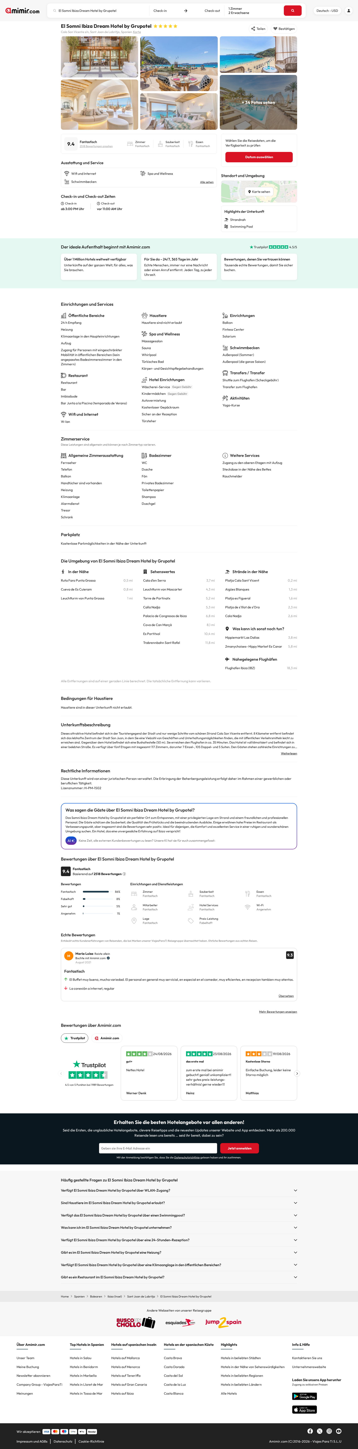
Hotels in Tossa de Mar (86, 1393)
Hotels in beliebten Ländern (241, 1384)
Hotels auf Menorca (125, 1367)
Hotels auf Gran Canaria (129, 1384)
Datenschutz (63, 1441)
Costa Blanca (173, 1393)
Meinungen (25, 1393)
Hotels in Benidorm (84, 1367)
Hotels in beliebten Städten (241, 1358)
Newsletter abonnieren (33, 1375)
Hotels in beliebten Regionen (242, 1375)
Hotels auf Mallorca (125, 1358)
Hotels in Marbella (83, 1375)
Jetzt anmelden (240, 1148)
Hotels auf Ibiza (122, 1393)
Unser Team (25, 1358)
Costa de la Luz (175, 1384)
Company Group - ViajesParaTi (39, 1384)
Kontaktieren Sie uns (307, 1358)
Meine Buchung (28, 1367)
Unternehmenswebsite (309, 1367)
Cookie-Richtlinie (91, 1441)
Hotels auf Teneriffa (125, 1375)
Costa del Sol (173, 1375)
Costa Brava (173, 1358)
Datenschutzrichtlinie (187, 1157)
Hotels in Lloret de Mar (86, 1384)
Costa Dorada (174, 1367)
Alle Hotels (229, 1393)
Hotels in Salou (80, 1358)
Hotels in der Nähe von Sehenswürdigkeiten (253, 1367)
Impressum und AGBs (32, 1441)
